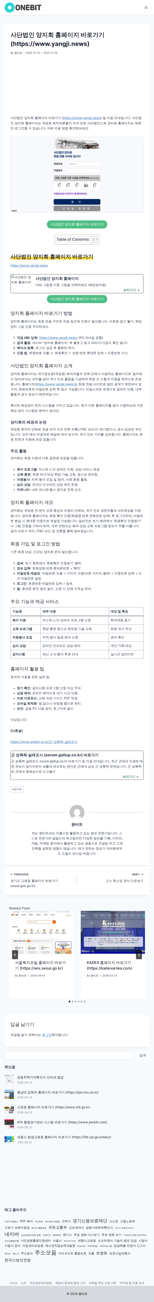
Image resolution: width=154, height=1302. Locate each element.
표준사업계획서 (119, 1253)
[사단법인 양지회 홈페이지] (77, 283)
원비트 (18, 52)
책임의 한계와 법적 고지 (70, 1283)
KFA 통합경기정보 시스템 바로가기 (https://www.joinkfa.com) (62, 1122)
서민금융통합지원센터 (36, 1240)
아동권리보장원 (32, 1245)
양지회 (17, 789)
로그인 (47, 1035)
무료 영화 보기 (112, 1235)
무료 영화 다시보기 (87, 1235)
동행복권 (57, 1235)
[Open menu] (146, 7)
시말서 (143, 1240)
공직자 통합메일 (38, 1228)
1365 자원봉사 (11, 1221)
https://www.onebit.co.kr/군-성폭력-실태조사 (44, 742)
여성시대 (81, 1246)
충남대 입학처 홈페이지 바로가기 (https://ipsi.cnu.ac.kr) (57, 1092)
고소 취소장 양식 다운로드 (124, 878)
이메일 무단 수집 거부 (102, 1283)
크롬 (91, 1253)
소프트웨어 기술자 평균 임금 (117, 1240)
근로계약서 (76, 1227)
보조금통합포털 (12, 1241)
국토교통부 (57, 1227)
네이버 (12, 1234)
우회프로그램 (106, 1246)
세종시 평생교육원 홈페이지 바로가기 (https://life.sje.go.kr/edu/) (64, 1137)
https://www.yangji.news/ (58, 338)
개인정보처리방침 (40, 1283)
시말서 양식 (12, 1245)
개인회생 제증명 (52, 1221)
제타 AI (15, 1254)
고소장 (113, 1221)
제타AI (8, 1254)
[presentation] (41, 932)
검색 (142, 1055)
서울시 (57, 1240)
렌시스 (67, 1235)
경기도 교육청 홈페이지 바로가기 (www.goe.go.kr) (34, 880)
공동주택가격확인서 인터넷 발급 (40, 1077)
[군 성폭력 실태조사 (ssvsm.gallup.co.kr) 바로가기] (77, 765)
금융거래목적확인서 (99, 1227)
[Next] (139, 954)
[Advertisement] (77, 87)
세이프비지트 (70, 1241)
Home (14, 1283)
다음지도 (47, 1235)
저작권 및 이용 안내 (131, 1283)
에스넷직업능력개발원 (60, 1245)
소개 (23, 1283)
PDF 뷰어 (26, 1221)
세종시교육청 (87, 1240)
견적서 (66, 1221)
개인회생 (39, 1221)
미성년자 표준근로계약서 (135, 1235)
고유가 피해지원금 (17, 1227)
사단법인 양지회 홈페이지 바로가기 (77, 224)
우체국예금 (92, 1246)
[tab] (69, 1001)
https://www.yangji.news (82, 118)
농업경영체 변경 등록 (31, 1235)
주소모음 (46, 1252)
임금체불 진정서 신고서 (130, 1245)
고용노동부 (127, 1221)
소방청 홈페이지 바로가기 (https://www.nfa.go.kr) (53, 1107)
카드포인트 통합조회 (72, 1253)
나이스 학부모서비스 (124, 1228)
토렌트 (101, 1253)
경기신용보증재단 (90, 1220)
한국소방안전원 (18, 1260)
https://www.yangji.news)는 (57, 384)
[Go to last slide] (15, 954)
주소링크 (27, 1253)
